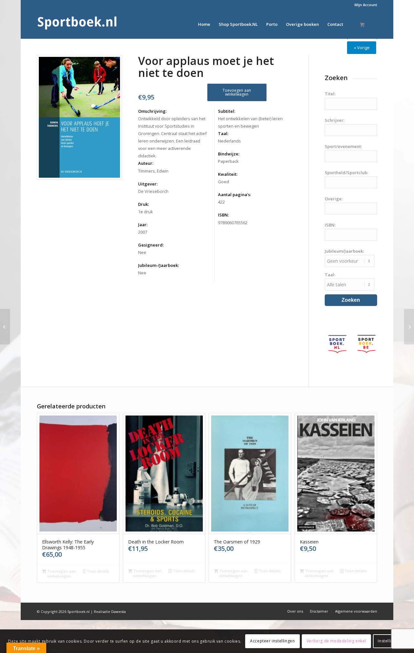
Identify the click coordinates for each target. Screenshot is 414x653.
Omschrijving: (152, 111)
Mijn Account (365, 4)
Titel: (330, 94)
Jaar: (142, 224)
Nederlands (229, 141)
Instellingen (389, 641)
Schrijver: (334, 120)
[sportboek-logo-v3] (77, 24)
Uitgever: (148, 184)
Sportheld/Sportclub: (346, 172)
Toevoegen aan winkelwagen (237, 92)
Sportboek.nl (78, 611)
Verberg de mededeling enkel (336, 641)
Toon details (97, 571)
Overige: (334, 199)
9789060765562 (232, 223)
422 (221, 202)
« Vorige (362, 47)
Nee (142, 252)
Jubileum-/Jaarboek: (158, 265)
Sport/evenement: (343, 146)
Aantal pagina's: (234, 194)
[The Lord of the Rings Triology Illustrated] (409, 326)
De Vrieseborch (153, 191)
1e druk (145, 212)
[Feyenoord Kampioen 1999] (5, 326)
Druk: (143, 204)
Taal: (223, 133)
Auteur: (145, 163)
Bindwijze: (228, 154)
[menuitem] (364, 4)
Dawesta (118, 611)
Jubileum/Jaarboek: (344, 251)
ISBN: (223, 215)
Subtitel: (226, 111)
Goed (223, 181)
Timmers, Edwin (153, 171)
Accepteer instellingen (272, 641)
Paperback (228, 161)
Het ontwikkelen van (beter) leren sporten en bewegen (250, 122)
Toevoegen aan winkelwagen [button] (61, 573)
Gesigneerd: (151, 245)
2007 (142, 232)
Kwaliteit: (227, 174)
